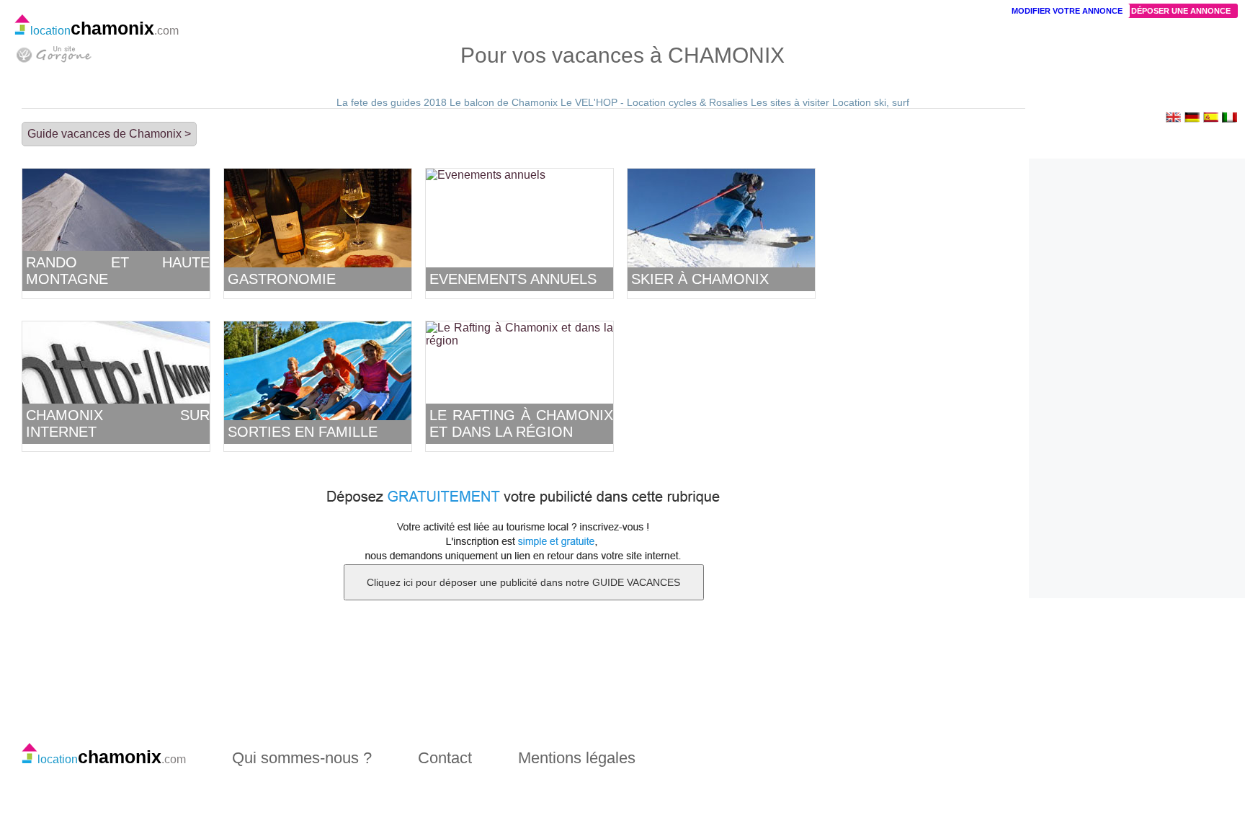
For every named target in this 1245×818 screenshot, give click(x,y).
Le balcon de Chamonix (504, 102)
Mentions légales (576, 758)
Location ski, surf (870, 102)
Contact (445, 758)
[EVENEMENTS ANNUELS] (485, 175)
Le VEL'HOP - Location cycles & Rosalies (654, 102)
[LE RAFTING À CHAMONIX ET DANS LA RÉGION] (519, 340)
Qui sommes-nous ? (302, 758)
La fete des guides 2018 (391, 102)
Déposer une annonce (1181, 10)
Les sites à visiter (790, 102)
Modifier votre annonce (1067, 10)
